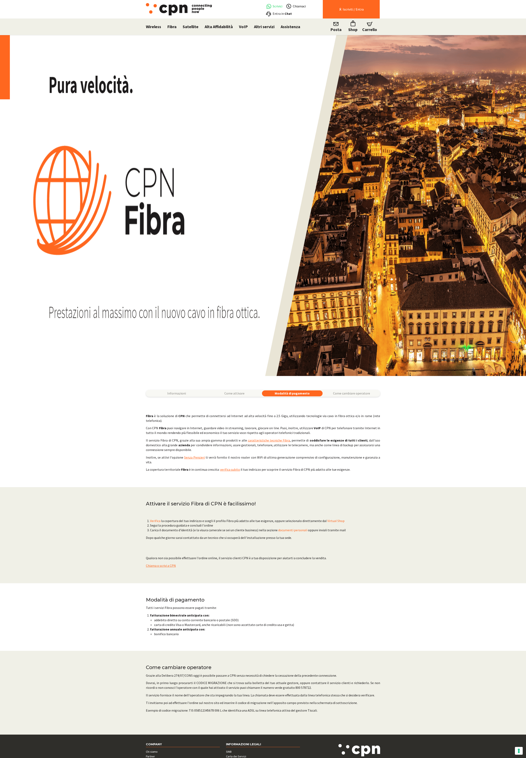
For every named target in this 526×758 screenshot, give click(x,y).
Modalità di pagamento (292, 393)
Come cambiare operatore (351, 393)
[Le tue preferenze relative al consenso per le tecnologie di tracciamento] (519, 751)
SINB (229, 751)
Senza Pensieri (194, 457)
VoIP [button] (243, 26)
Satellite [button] (190, 26)
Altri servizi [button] (264, 26)
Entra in (282, 14)
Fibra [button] (171, 26)
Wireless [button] (153, 26)
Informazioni (176, 393)
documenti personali (292, 530)
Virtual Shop (336, 521)
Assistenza (290, 26)
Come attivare (234, 393)
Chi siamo (152, 751)
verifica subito (230, 469)
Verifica (155, 521)
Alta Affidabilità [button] (219, 26)
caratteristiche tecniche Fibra (269, 440)
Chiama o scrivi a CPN (161, 566)
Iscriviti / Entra (353, 9)
